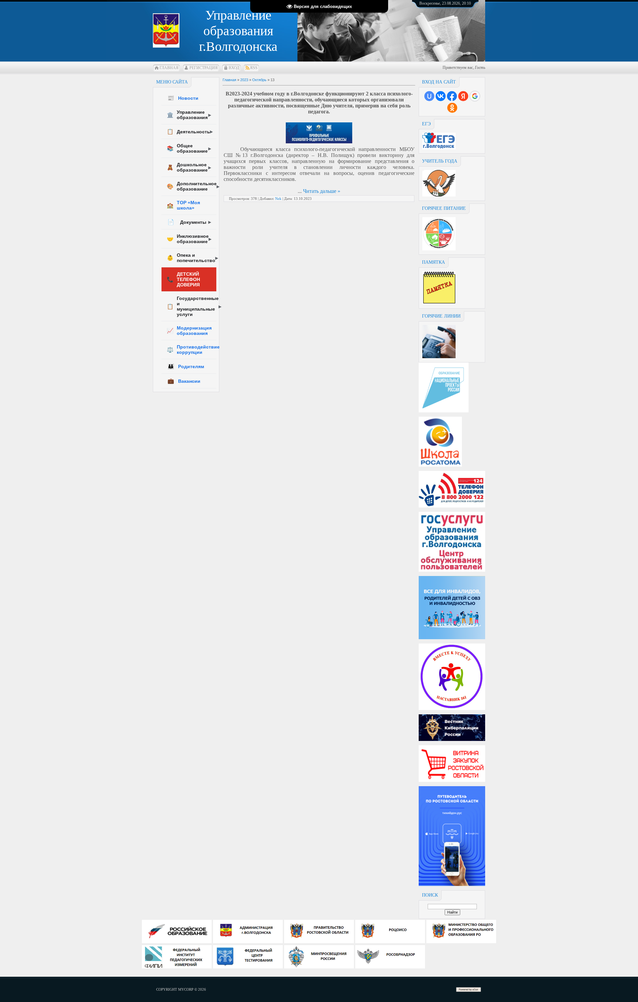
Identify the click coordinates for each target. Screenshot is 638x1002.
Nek (278, 199)
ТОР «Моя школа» (183, 205)
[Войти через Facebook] (452, 96)
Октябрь (259, 80)
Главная (169, 68)
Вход (234, 68)
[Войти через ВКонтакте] (441, 96)
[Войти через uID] (429, 96)
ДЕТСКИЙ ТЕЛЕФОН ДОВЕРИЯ (183, 279)
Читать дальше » (321, 191)
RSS (254, 68)
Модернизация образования (189, 330)
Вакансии (183, 381)
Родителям (185, 366)
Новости (182, 98)
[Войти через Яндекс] (463, 96)
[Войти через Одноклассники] (452, 108)
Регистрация (203, 68)
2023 (244, 80)
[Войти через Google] (475, 96)
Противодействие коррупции (191, 349)
